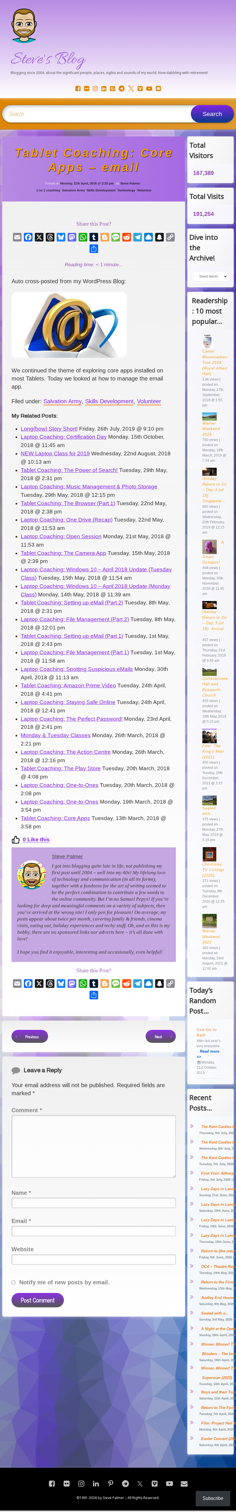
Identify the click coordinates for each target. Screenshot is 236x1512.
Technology (126, 190)
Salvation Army (73, 190)
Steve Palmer (130, 183)
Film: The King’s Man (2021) (213, 751)
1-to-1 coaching (48, 190)
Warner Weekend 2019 (211, 429)
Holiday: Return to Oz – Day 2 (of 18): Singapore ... (214, 489)
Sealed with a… (215, 1313)
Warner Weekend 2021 (211, 936)
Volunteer (144, 190)
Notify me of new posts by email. (64, 1282)
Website (23, 1249)
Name (21, 1193)
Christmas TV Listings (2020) (213, 870)
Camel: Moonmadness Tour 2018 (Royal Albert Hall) (216, 362)
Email (21, 1221)
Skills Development (101, 190)
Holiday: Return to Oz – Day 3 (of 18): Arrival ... (214, 623)
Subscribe (213, 1498)
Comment (27, 1110)
